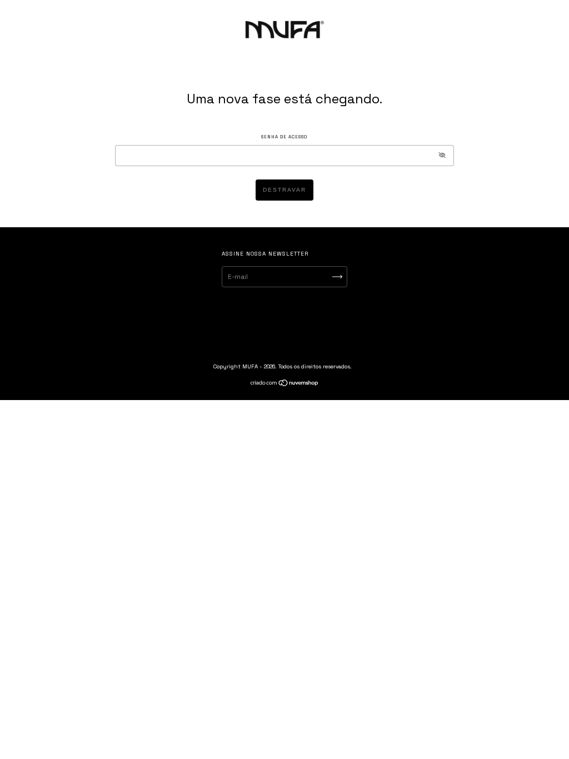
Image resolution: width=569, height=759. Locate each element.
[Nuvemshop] (285, 384)
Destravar (284, 190)
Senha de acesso (284, 136)
